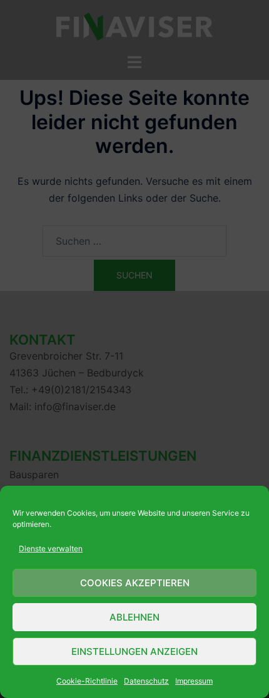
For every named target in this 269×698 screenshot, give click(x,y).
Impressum (194, 681)
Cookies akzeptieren (135, 583)
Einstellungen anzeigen (134, 651)
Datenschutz (146, 681)
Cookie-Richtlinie (87, 681)
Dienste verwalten (51, 548)
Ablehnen (134, 617)
